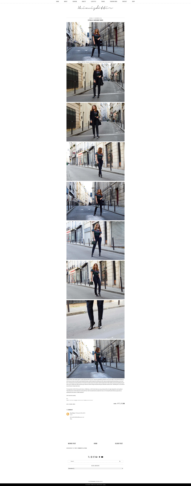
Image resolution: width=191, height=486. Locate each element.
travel (74, 404)
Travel (103, 1)
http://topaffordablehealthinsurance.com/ (77, 417)
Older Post (119, 443)
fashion (70, 404)
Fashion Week (113, 1)
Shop (133, 1)
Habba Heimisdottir (90, 400)
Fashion (75, 1)
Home (57, 1)
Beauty (84, 1)
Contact (124, 1)
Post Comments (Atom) (81, 448)
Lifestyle (93, 1)
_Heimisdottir (72, 400)
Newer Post (72, 443)
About (65, 1)
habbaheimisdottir (80, 400)
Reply (71, 418)
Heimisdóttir (93, 481)
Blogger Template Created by (95, 484)
